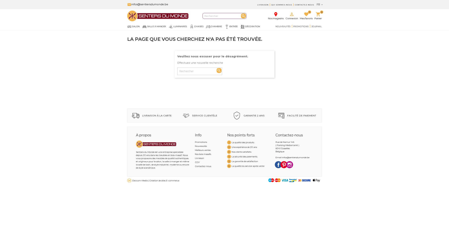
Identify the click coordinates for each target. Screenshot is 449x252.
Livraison (263, 5)
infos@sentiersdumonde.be (147, 4)
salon (136, 26)
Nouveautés (283, 26)
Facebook (278, 164)
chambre (216, 26)
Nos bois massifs (203, 154)
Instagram (289, 164)
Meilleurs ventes (203, 150)
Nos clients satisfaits (241, 151)
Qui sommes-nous (281, 5)
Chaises (199, 26)
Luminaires (180, 26)
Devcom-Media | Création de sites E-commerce (155, 180)
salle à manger (156, 26)
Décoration (252, 26)
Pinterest (283, 164)
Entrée (233, 26)
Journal (316, 26)
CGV (197, 162)
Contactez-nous (304, 5)
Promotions (301, 26)
